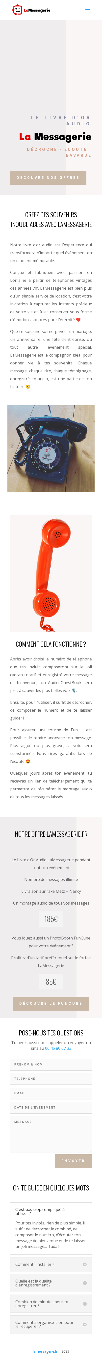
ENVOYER (73, 1161)
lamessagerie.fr (45, 1351)
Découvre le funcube (51, 1003)
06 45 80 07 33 (58, 1048)
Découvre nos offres (48, 178)
